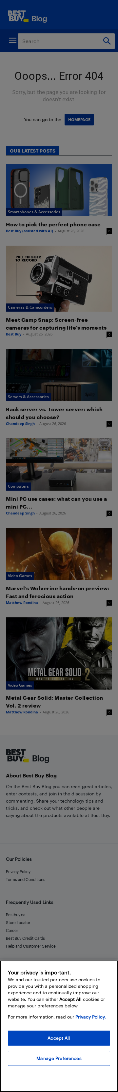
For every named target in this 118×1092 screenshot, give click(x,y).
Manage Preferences (59, 1058)
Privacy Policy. (90, 1016)
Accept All (59, 1038)
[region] (59, 1026)
